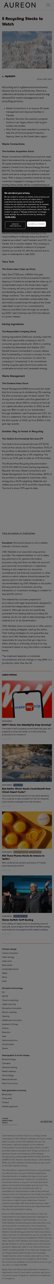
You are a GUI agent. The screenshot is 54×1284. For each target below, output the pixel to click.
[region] (27, 210)
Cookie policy (10, 217)
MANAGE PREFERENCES (15, 225)
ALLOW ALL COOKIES (36, 224)
